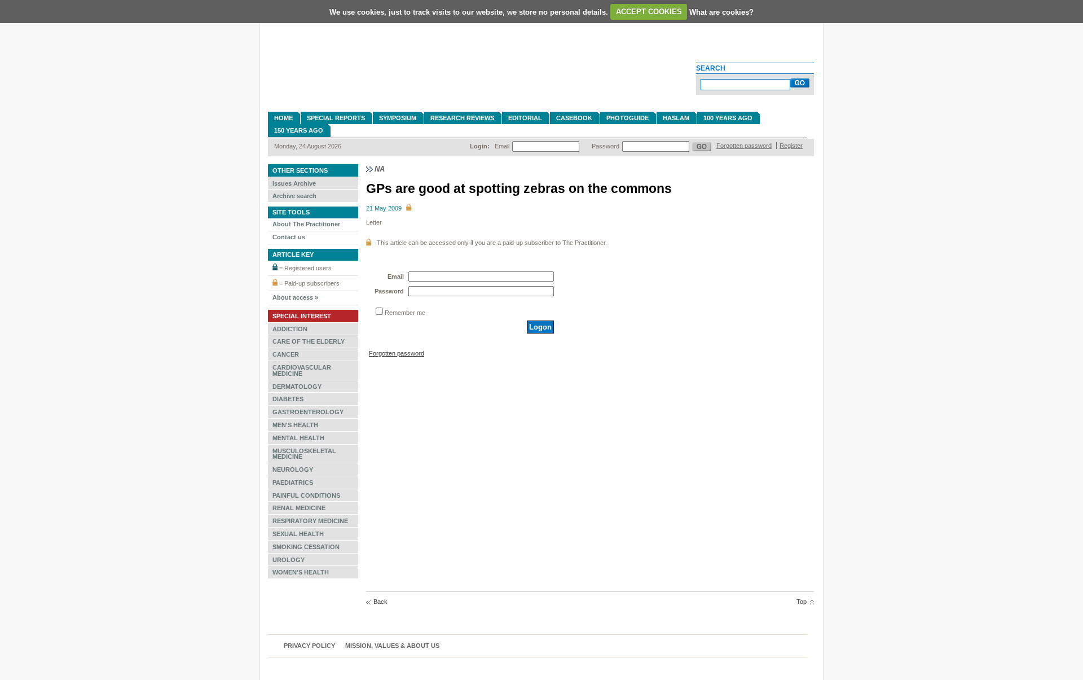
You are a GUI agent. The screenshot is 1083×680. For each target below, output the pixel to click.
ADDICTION (289, 329)
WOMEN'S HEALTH (300, 572)
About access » (295, 297)
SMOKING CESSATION (306, 546)
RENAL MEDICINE (298, 507)
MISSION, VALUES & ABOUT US (392, 645)
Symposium (397, 118)
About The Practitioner (306, 224)
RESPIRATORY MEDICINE (310, 520)
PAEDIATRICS (292, 482)
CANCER (285, 354)
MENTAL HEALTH (298, 438)
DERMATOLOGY (297, 386)
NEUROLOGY (292, 469)
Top (801, 601)
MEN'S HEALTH (295, 425)
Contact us (288, 237)
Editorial (525, 118)
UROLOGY (288, 559)
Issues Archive (294, 183)
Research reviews (462, 118)
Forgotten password (744, 145)
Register (791, 145)
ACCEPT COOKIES (649, 11)
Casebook (574, 118)
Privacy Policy (309, 645)
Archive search (294, 195)
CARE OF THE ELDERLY (308, 341)
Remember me (405, 312)
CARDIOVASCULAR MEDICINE (301, 370)
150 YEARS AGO (298, 130)
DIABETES (287, 399)
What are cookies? (721, 11)
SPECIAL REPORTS (336, 118)
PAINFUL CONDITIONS (306, 495)
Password (605, 146)
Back (380, 601)
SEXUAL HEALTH (298, 533)
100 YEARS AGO (727, 118)
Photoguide (627, 118)
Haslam (676, 118)
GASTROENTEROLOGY (308, 412)
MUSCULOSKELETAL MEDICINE (304, 454)
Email (502, 146)
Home (283, 118)
